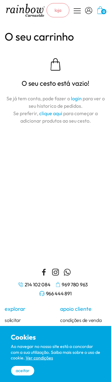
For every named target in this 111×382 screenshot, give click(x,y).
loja (58, 10)
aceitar (23, 370)
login (76, 98)
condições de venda (81, 320)
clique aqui (50, 113)
